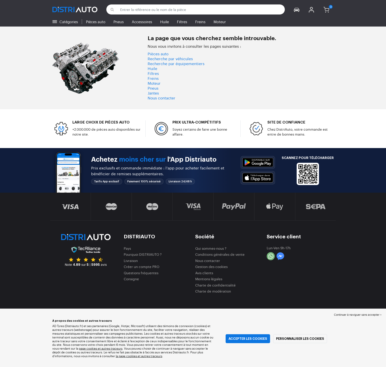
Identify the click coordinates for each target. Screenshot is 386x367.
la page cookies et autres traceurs (139, 356)
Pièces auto (95, 21)
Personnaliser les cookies (300, 338)
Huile (164, 21)
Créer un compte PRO (141, 266)
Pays (127, 248)
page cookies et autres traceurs (100, 348)
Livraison (131, 260)
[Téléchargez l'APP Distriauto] (257, 162)
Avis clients (204, 272)
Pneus (118, 21)
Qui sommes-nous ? (211, 248)
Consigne (131, 278)
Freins (200, 21)
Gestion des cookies (211, 266)
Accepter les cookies (248, 338)
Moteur (220, 21)
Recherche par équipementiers (176, 63)
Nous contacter (161, 97)
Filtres (182, 21)
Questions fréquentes (141, 272)
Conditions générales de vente (220, 254)
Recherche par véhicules (170, 58)
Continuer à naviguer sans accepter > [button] (358, 314)
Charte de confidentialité (215, 285)
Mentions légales (208, 278)
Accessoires (142, 21)
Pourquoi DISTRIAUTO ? (143, 254)
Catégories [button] (68, 21)
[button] (296, 9)
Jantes (153, 92)
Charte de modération (213, 291)
